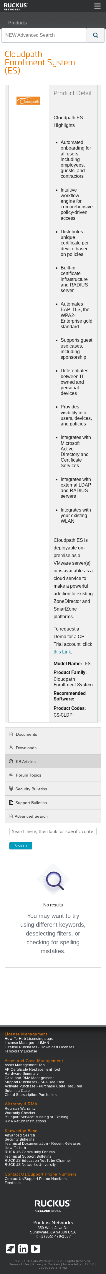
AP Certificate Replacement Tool (32, 1069)
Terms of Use (19, 1264)
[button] (96, 35)
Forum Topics (28, 775)
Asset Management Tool (25, 1065)
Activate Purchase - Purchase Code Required (43, 1086)
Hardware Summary (22, 1074)
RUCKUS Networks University (30, 1165)
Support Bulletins (31, 802)
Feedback (13, 1183)
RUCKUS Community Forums (30, 1152)
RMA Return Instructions (25, 1121)
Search (20, 845)
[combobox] (44, 35)
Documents (26, 734)
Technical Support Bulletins (28, 1156)
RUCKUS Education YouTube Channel (38, 1161)
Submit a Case (17, 1091)
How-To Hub (15, 1148)
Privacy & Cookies (46, 1264)
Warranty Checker (20, 1113)
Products (17, 22)
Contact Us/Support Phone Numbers (36, 1179)
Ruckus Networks (52, 1222)
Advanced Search (31, 816)
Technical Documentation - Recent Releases (43, 1143)
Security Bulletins (31, 789)
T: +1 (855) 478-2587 (53, 1236)
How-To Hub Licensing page (29, 1039)
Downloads (26, 747)
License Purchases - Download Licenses (39, 1047)
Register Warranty (20, 1109)
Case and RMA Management (29, 1078)
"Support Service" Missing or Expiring (37, 1117)
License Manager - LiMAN (27, 1043)
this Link (62, 651)
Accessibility (72, 1264)
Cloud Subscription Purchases (31, 1095)
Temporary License (21, 1051)
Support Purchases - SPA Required (34, 1082)
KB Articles (25, 761)
